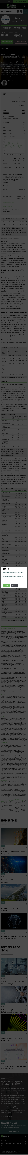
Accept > (6, 585)
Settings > (14, 585)
